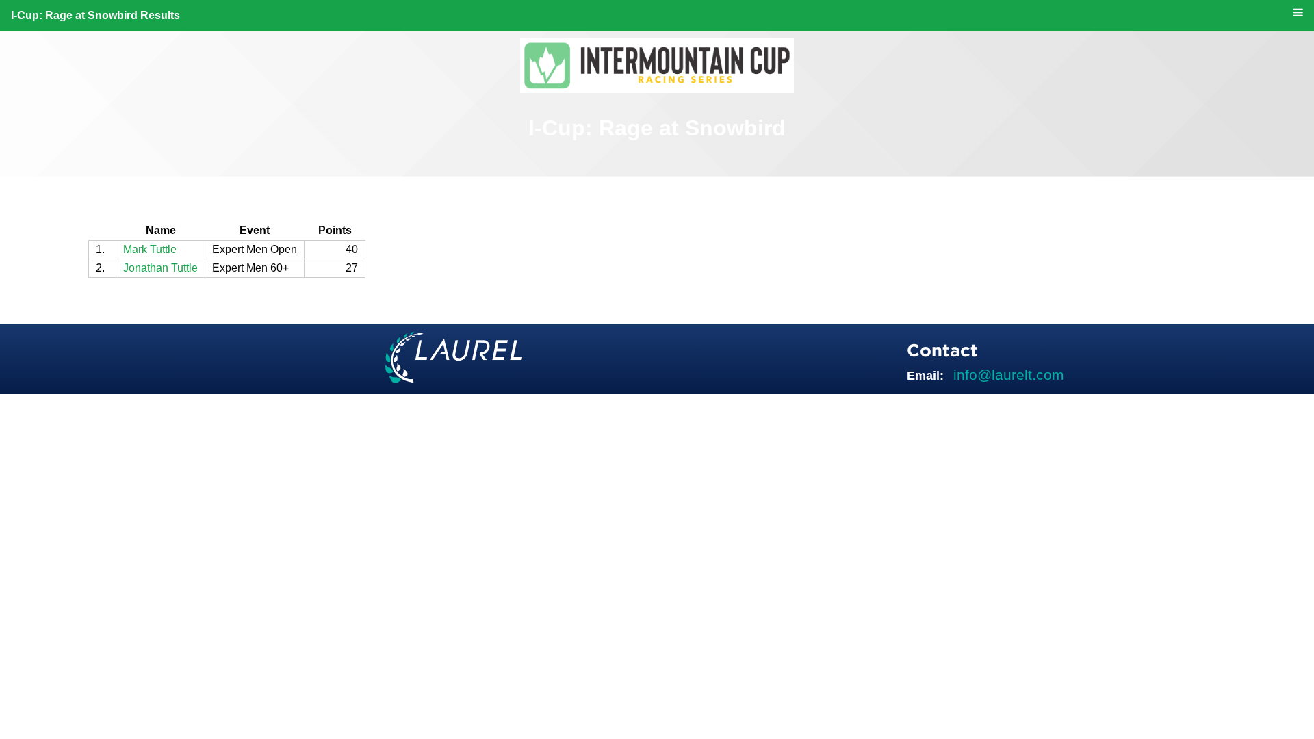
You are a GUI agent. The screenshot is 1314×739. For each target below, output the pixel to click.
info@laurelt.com (1008, 375)
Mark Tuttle (150, 249)
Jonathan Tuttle (160, 268)
